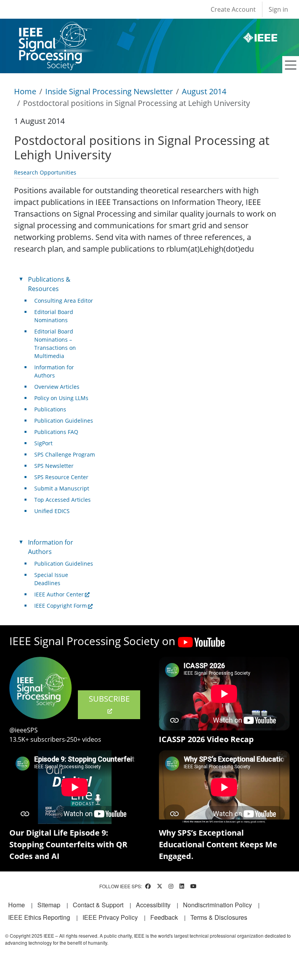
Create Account (233, 9)
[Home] (54, 29)
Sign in (278, 9)
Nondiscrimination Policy (217, 904)
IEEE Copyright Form (60, 605)
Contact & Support (98, 904)
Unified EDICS (52, 511)
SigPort (43, 443)
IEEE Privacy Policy (110, 917)
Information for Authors (54, 371)
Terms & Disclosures (218, 917)
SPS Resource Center (61, 477)
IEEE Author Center (59, 594)
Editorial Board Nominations (53, 316)
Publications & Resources (49, 284)
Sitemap (48, 904)
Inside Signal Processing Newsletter (109, 91)
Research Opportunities (45, 172)
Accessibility (153, 904)
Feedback (164, 917)
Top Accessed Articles (62, 499)
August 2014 (204, 91)
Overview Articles (56, 386)
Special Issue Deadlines (51, 579)
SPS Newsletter (54, 465)
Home (25, 91)
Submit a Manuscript (61, 488)
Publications (50, 409)
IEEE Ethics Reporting (39, 917)
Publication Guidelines (63, 420)
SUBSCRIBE (109, 698)
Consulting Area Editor (63, 300)
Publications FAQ (56, 432)
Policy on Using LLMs (61, 398)
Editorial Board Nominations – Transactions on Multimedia (55, 344)
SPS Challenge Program (64, 454)
